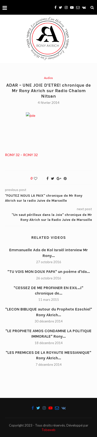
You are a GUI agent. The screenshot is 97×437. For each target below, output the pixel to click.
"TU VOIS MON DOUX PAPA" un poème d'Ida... (48, 271)
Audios (48, 77)
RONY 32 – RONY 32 (21, 155)
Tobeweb (48, 430)
